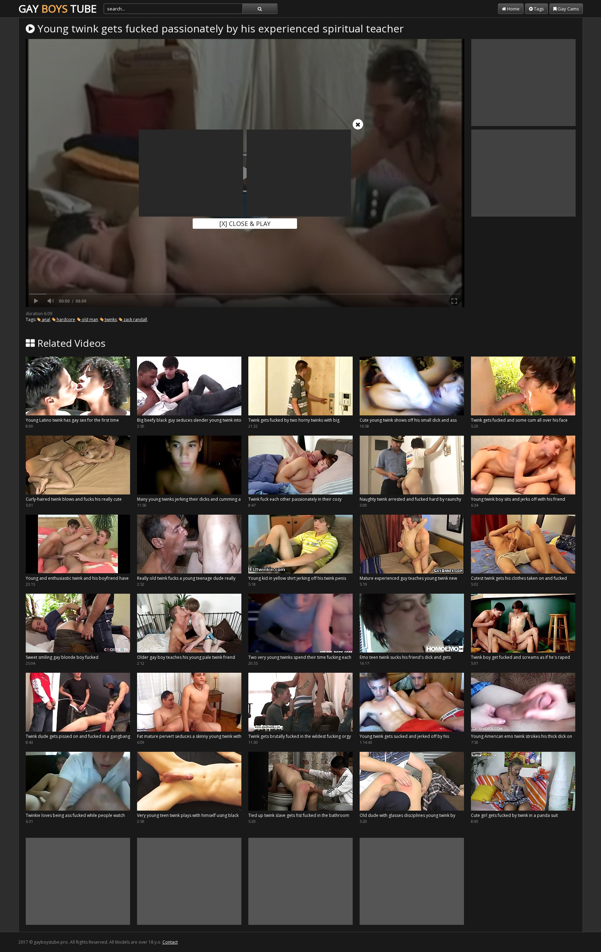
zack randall (134, 319)
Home (513, 9)
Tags (538, 9)
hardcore (65, 319)
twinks (110, 319)
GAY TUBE (57, 8)
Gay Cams (567, 9)
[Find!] (259, 9)
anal (45, 319)
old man (89, 319)
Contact (170, 942)
